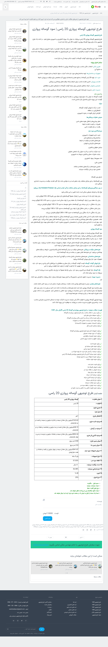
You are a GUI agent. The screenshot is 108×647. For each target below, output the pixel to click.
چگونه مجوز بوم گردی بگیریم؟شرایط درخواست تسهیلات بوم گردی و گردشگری (14, 163)
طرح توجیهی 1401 (96, 607)
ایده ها (74, 602)
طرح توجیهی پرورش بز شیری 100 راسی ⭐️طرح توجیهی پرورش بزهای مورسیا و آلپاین (14, 269)
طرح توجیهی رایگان (96, 612)
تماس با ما (66, 2)
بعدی (50, 537)
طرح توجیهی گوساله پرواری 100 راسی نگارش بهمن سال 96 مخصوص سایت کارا (15, 107)
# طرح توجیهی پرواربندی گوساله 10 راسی (18, 194)
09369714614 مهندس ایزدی (25, 1)
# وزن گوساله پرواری (21, 204)
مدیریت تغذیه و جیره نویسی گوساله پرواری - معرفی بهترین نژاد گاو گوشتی (14, 87)
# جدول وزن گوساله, (62, 525)
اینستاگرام (49, 612)
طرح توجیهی (95, 13)
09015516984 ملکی (9, 1)
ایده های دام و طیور (71, 607)
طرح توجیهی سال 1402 (85, 13)
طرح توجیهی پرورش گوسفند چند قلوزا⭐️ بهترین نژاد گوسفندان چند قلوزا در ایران (15, 259)
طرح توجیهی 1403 (96, 602)
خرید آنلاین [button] (47, 519)
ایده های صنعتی (72, 610)
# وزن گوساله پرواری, (37, 525)
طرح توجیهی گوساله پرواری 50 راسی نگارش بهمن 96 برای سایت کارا (14, 97)
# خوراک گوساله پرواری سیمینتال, (73, 527)
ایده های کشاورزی (72, 605)
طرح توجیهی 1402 (96, 605)
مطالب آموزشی (72, 615)
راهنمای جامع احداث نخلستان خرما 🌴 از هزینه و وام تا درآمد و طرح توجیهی (14, 144)
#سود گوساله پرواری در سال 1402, (94, 525)
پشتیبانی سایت (48, 605)
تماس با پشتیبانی (84, 2)
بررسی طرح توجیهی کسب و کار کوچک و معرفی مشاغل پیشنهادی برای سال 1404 (15, 173)
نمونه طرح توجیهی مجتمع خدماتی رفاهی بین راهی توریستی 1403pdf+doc (40, 565)
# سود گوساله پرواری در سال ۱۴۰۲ (18, 201)
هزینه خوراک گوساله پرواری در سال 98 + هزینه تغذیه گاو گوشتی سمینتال (14, 78)
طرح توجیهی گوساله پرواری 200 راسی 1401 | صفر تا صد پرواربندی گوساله (14, 39)
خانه (101, 13)
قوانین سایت (57, 2)
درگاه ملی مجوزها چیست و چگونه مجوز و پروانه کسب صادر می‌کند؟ (15, 153)
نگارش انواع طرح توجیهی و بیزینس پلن (19, 616)
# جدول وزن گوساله (21, 198)
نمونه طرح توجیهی (96, 615)
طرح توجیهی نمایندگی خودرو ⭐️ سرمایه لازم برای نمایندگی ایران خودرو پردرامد (63, 565)
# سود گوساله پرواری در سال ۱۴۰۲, (49, 525)
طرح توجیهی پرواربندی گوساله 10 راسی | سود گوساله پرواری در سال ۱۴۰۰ (14, 48)
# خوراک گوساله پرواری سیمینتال (18, 212)
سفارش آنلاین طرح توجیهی (97, 2)
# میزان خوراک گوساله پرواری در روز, (57, 527)
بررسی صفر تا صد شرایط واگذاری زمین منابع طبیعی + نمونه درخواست (15, 134)
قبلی (81, 537)
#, (102, 525)
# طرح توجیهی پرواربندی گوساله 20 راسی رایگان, (92, 527)
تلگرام (50, 610)
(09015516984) (41, 545)
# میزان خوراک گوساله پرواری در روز (18, 215)
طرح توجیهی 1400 (96, 610)
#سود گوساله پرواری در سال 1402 (18, 191)
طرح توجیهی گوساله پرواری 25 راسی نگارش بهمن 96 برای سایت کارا (14, 117)
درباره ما (74, 2)
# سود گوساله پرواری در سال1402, (41, 527)
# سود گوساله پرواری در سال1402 (18, 218)
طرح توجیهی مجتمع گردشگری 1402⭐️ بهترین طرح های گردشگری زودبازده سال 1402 (88, 565)
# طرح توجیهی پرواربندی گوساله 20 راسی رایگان (18, 208)
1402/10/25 (59, 23)
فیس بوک (49, 615)
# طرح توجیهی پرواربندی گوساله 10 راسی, (76, 525)
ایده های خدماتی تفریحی (70, 612)
